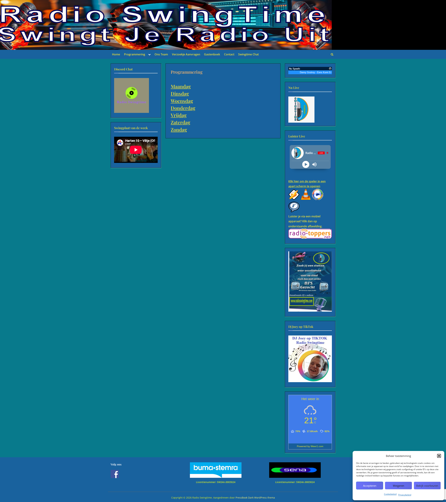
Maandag (181, 86)
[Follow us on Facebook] (115, 474)
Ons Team (161, 54)
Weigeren (398, 485)
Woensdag (182, 101)
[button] (439, 456)
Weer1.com (317, 446)
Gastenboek (212, 54)
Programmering (134, 54)
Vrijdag (179, 115)
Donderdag (183, 108)
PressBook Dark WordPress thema (255, 497)
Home (116, 54)
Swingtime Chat (248, 54)
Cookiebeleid (390, 494)
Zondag (179, 129)
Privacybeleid (404, 494)
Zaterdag (180, 122)
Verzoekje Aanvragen (186, 54)
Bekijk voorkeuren (427, 485)
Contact (229, 54)
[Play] (305, 164)
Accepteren (369, 485)
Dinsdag (180, 93)
